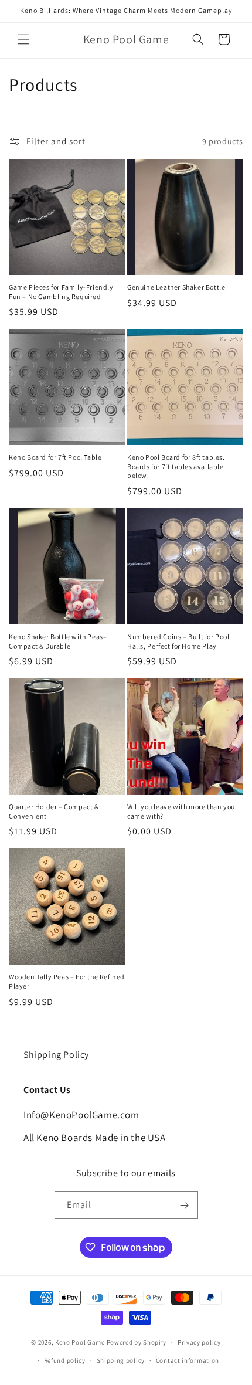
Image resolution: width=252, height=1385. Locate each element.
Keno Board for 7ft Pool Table (55, 457)
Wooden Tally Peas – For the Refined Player (67, 981)
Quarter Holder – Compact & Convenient (54, 811)
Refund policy (65, 1360)
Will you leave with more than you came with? (181, 811)
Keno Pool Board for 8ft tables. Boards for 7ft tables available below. (176, 466)
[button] (23, 39)
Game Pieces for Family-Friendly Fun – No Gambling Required (61, 292)
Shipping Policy (56, 1054)
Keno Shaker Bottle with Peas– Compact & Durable (58, 641)
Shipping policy (121, 1360)
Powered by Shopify (137, 1342)
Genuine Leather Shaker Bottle (176, 287)
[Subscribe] (184, 1205)
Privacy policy (199, 1342)
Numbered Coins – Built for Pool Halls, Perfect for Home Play (178, 641)
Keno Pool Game (80, 1342)
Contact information (187, 1360)
